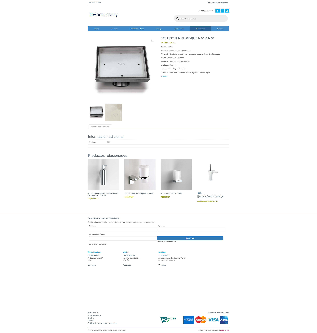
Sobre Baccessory (94, 315)
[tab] (100, 127)
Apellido (161, 226)
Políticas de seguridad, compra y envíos (102, 323)
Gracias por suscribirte (166, 241)
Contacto (91, 321)
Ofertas (220, 29)
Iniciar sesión (95, 2)
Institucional (179, 29)
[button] (151, 40)
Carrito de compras (219, 2)
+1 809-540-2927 (94, 255)
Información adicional (100, 127)
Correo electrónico (97, 234)
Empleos (91, 318)
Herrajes (159, 29)
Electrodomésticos (137, 29)
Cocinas (114, 29)
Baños (96, 29)
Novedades (200, 29)
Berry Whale (224, 330)
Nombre (92, 226)
